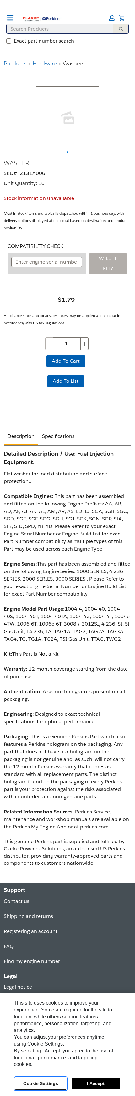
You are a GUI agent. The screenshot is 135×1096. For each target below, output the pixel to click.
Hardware (45, 63)
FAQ (9, 946)
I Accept (96, 1083)
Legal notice (18, 987)
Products (15, 63)
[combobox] (57, 28)
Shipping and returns (28, 916)
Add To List (65, 381)
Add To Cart (66, 361)
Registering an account (30, 931)
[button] (112, 18)
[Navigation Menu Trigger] (10, 18)
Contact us (16, 901)
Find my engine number (32, 961)
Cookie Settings (40, 1083)
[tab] (21, 437)
